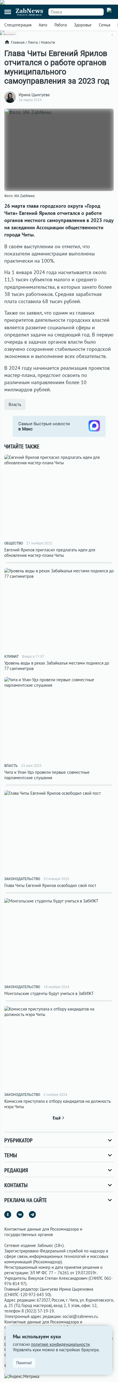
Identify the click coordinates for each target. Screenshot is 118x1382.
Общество (13, 543)
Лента (33, 43)
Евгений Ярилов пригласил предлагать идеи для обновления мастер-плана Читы (49, 552)
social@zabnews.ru (80, 1316)
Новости (48, 43)
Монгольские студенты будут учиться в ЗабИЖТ (49, 993)
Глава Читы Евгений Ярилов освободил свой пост (50, 885)
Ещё (57, 1118)
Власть (15, 404)
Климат (11, 657)
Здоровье (83, 25)
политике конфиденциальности (60, 1344)
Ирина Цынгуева (34, 94)
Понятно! (24, 1363)
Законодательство (22, 879)
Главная (18, 43)
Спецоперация (18, 25)
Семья (104, 25)
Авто (43, 25)
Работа (60, 25)
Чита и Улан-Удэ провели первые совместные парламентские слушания (47, 774)
